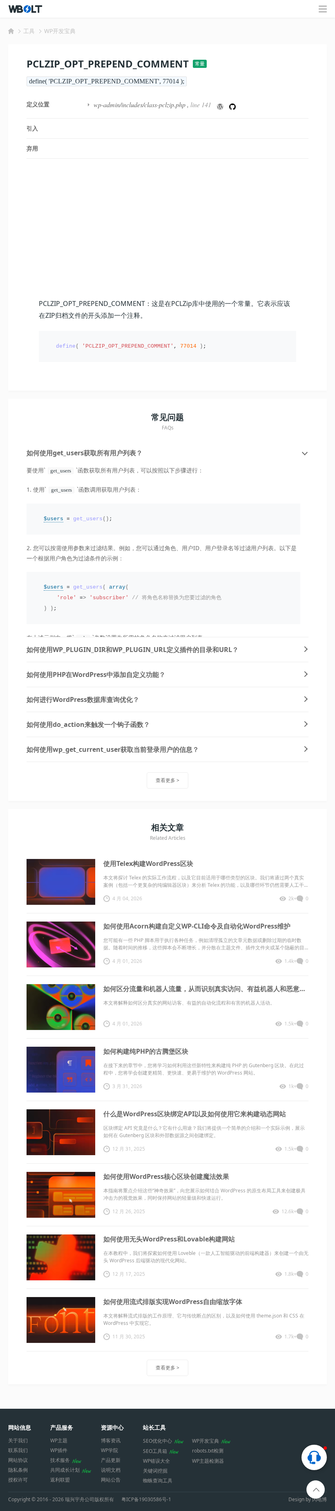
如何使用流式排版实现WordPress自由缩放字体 (172, 1301)
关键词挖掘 (155, 1470)
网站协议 (18, 1460)
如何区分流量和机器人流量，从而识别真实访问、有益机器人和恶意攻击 (205, 988)
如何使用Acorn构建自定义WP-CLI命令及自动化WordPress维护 (196, 926)
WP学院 (109, 1450)
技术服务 (60, 1460)
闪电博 (319, 1499)
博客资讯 (111, 1440)
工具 (29, 31)
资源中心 (112, 1427)
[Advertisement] (167, 228)
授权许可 (18, 1479)
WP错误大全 (156, 1460)
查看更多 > (167, 780)
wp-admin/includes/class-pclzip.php (139, 104)
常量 (200, 63)
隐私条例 (18, 1469)
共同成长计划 (65, 1469)
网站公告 (111, 1479)
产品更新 (111, 1460)
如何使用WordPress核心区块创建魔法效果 (166, 1176)
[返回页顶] (316, 1490)
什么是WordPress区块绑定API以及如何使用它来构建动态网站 (194, 1113)
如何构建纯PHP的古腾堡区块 (145, 1051)
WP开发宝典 (60, 31)
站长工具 (154, 1427)
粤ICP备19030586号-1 (146, 1499)
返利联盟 (60, 1479)
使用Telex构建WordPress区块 (148, 863)
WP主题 (58, 1440)
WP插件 (58, 1450)
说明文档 (111, 1469)
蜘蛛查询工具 (157, 1480)
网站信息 (19, 1427)
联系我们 (18, 1450)
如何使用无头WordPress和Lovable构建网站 (169, 1238)
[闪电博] (26, 9)
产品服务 (61, 1427)
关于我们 (18, 1440)
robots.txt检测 (207, 1450)
